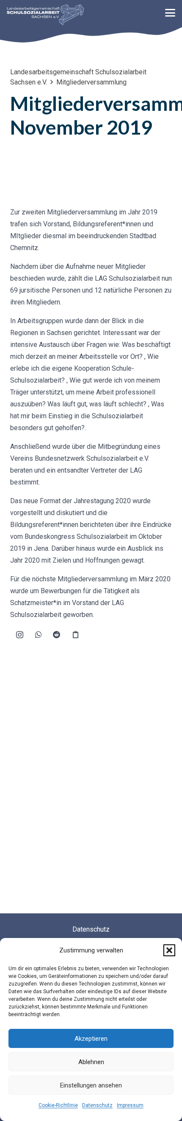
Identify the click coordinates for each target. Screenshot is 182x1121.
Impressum (130, 1105)
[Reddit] (56, 634)
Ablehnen (91, 1062)
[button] (169, 950)
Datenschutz (97, 1105)
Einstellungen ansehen (91, 1085)
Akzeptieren (91, 1038)
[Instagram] (19, 634)
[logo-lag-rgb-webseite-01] (45, 14)
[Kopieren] (75, 634)
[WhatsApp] (38, 634)
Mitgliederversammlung (91, 82)
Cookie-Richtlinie (58, 1105)
